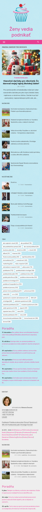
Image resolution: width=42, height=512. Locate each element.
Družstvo (14, 182)
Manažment (11, 432)
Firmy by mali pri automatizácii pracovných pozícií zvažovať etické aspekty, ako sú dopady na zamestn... (19, 499)
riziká (6, 294)
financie (16, 253)
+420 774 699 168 (8, 415)
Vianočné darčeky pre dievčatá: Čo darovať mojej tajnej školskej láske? (21, 82)
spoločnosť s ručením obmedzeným (15, 298)
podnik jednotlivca (10, 277)
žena (20, 311)
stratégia (7, 301)
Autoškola (34, 430)
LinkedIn (4, 417)
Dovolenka (5, 439)
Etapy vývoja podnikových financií (21, 225)
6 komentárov (28, 206)
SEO (13, 430)
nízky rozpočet (21, 264)
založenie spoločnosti (23, 301)
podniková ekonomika (28, 277)
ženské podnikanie (10, 315)
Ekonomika (5, 435)
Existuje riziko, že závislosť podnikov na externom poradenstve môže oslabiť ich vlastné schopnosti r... (20, 344)
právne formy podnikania (12, 291)
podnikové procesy (10, 287)
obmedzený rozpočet (11, 267)
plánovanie (27, 267)
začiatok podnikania (11, 305)
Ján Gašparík (24, 466)
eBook (6, 253)
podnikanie (8, 270)
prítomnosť (29, 291)
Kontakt (30, 425)
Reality (4, 432)
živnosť (7, 322)
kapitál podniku (28, 257)
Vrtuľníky (27, 430)
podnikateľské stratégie (25, 270)
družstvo (21, 250)
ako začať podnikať (31, 247)
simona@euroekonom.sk (9, 410)
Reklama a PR (19, 430)
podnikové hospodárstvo (12, 284)
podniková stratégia (11, 281)
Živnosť (26, 422)
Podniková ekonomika (16, 422)
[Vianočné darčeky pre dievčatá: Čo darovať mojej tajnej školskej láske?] (21, 62)
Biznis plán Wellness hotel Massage (22, 204)
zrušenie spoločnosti (29, 305)
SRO (33, 298)
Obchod (30, 437)
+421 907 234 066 (8, 412)
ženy (23, 315)
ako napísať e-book (10, 243)
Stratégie (24, 425)
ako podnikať (26, 243)
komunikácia (8, 260)
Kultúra (19, 437)
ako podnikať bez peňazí (12, 247)
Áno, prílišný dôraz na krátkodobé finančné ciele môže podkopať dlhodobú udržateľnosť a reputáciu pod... (20, 335)
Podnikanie (5, 422)
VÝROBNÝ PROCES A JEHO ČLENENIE (22, 193)
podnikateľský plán (10, 274)
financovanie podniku (11, 257)
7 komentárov (28, 184)
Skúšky (25, 437)
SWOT (17, 435)
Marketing (13, 437)
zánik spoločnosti (10, 308)
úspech (23, 308)
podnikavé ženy (27, 274)
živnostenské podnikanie (12, 318)
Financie (33, 432)
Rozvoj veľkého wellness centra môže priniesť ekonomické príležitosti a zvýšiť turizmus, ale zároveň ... (19, 353)
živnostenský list (31, 318)
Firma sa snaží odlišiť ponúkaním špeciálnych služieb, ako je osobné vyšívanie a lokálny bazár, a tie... (20, 362)
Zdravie (12, 435)
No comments (32, 455)
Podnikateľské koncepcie (19, 215)
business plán (8, 250)
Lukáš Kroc (24, 455)
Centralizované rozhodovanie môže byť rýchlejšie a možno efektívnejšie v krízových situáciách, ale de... (20, 380)
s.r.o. (15, 294)
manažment (21, 260)
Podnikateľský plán (21, 78)
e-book (32, 250)
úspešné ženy (9, 311)
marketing (8, 264)
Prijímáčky (19, 432)
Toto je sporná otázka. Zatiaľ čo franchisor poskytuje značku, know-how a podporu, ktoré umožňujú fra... (21, 371)
